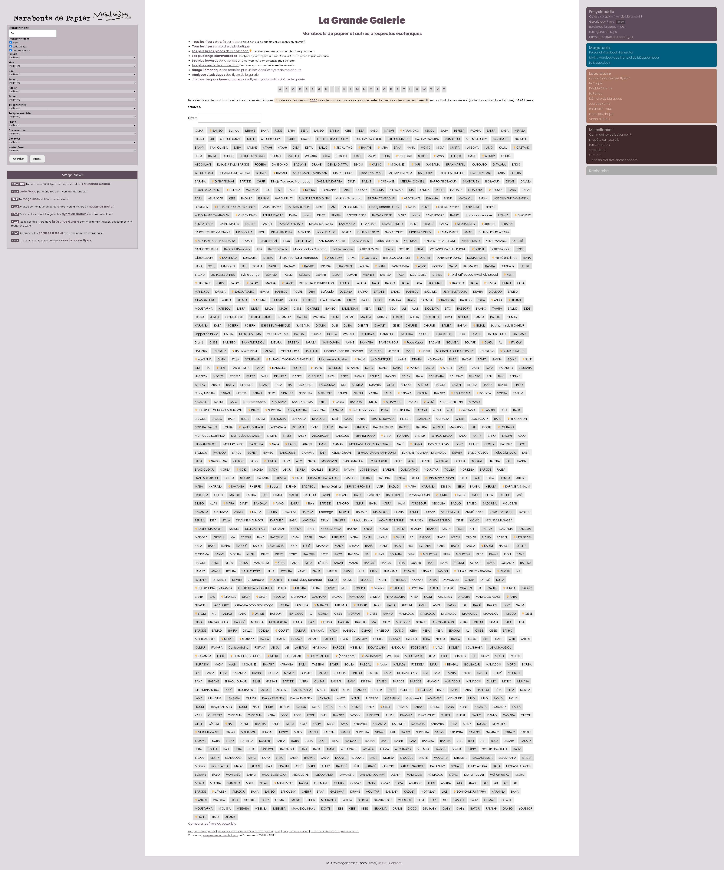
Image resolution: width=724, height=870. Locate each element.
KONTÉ (464, 707)
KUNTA (454, 147)
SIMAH (230, 732)
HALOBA (494, 461)
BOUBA (472, 385)
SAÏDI (508, 622)
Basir (448, 317)
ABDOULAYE (203, 164)
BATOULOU (277, 537)
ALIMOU (260, 419)
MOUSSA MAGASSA (498, 520)
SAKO (215, 563)
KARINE (219, 402)
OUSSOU (298, 368)
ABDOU (229, 156)
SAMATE (267, 224)
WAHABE (349, 334)
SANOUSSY (288, 791)
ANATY (477, 435)
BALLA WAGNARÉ (246, 351)
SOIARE (421, 622)
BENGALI (454, 630)
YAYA (344, 724)
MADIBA (365, 317)
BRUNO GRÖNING (358, 486)
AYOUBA (475, 563)
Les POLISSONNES (223, 274)
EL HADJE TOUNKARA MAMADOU (219, 410)
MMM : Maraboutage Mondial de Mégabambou (624, 57)
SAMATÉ (458, 800)
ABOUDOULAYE (271, 139)
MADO (447, 368)
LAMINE (252, 147)
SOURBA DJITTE (513, 351)
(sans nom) (347, 656)
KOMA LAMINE (476, 258)
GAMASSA (347, 774)
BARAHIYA (289, 512)
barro (307, 215)
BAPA (444, 563)
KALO (330, 724)
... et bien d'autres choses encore (613, 160)
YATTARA (406, 334)
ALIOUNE (407, 605)
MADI (373, 571)
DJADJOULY (426, 715)
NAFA (375, 283)
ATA (411, 461)
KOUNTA (485, 393)
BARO (344, 376)
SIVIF (528, 359)
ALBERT (521, 478)
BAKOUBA (201, 495)
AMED (475, 495)
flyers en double (74, 214)
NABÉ (400, 444)
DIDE (527, 308)
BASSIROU (373, 715)
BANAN (359, 376)
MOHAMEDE (501, 139)
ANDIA (497, 300)
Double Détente (600, 88)
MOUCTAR (431, 469)
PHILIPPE (255, 486)
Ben (311, 503)
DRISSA (446, 486)
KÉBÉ (232, 198)
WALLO (226, 300)
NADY (370, 707)
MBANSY (368, 274)
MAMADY (322, 546)
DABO (365, 300)
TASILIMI (518, 393)
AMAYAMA (390, 571)
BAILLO (323, 147)
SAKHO (363, 291)
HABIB (441, 546)
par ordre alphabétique (221, 46)
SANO (492, 435)
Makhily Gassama (348, 198)
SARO (346, 190)
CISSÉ (396, 325)
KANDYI (424, 190)
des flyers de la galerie (225, 74)
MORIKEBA (467, 469)
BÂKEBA (360, 622)
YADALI (338, 563)
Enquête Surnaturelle (604, 139)
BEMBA (336, 215)
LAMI (380, 554)
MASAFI (389, 130)
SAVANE (379, 291)
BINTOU (478, 622)
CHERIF (460, 419)
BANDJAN (447, 300)
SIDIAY (379, 732)
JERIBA (214, 317)
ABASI (322, 537)
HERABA (520, 130)
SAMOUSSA (218, 461)
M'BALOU (322, 605)
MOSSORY (403, 622)
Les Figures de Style (603, 32)
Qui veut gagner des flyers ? (609, 78)
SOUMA (463, 317)
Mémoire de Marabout (605, 98)
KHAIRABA (215, 486)
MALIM (430, 368)
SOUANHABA (473, 647)
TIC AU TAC (344, 147)
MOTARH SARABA (400, 173)
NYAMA (349, 469)
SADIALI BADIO (271, 207)
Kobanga (326, 512)
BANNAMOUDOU (253, 342)
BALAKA (309, 758)
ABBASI (367, 478)
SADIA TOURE (394, 232)
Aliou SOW (334, 258)
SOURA (309, 190)
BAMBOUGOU (388, 342)
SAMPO (257, 673)
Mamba (437, 266)
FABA (520, 283)
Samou (234, 130)
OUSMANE (387, 181)
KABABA (385, 274)
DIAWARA (499, 164)
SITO (448, 308)
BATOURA (276, 613)
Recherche (599, 170)
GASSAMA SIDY (353, 461)
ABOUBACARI (204, 173)
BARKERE (389, 469)
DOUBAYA (432, 308)
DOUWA (340, 758)
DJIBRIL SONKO (448, 207)
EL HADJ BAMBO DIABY (332, 139)
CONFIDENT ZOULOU (247, 656)
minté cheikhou (505, 258)
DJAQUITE (250, 258)
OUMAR (506, 156)
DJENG (291, 486)
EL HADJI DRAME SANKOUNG (377, 452)
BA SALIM (337, 410)
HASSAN (343, 622)
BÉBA (304, 130)
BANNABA (366, 342)
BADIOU (337, 596)
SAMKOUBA (276, 546)
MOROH (344, 512)
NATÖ (369, 368)
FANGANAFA (278, 427)
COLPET (283, 630)
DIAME (510, 181)
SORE (433, 800)
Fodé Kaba (414, 342)
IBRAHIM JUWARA (382, 419)
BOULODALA (461, 393)
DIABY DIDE (472, 207)
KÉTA (509, 274)
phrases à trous (50, 233)
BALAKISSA (487, 351)
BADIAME (300, 164)
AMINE (472, 156)
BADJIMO (430, 291)
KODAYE (477, 461)
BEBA (198, 749)
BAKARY (439, 393)
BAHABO (466, 300)
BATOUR (506, 444)
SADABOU (376, 351)
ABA (449, 410)
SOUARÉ (276, 156)
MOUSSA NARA (331, 529)
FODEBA (260, 164)
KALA (489, 368)
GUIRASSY (423, 419)
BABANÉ (213, 681)
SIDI (343, 385)
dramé (490, 207)
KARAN (228, 334)
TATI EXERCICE (252, 571)
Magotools (599, 47)
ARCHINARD (403, 749)
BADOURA (398, 647)
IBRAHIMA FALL (455, 164)
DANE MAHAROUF (207, 478)
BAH (243, 266)
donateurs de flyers (76, 240)
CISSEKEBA (432, 317)
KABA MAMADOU (500, 647)
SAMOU (343, 393)
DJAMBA (375, 385)
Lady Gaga (27, 191)
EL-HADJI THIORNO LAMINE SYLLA (290, 359)
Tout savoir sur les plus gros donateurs (335, 831)
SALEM (358, 393)
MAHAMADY (372, 656)
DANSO (413, 402)
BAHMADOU (471, 266)
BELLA (489, 495)
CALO (233, 402)
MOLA (440, 147)
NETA (329, 707)
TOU (267, 190)
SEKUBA (304, 274)
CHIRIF (261, 181)
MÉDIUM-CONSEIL (412, 181)
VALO (439, 647)
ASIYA (425, 207)
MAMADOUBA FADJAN (323, 478)
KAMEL (414, 512)
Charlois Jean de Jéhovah (343, 351)
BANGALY (204, 283)
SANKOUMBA (219, 147)
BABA (291, 130)
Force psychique (601, 114)
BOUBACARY (479, 419)
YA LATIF (424, 334)
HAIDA (391, 605)
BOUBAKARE (246, 690)
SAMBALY (360, 639)
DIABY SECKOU (343, 173)
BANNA (334, 130)
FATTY (250, 376)
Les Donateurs (599, 145)
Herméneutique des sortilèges (611, 37)
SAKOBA (309, 554)
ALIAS (213, 503)
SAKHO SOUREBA (206, 249)
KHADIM (399, 529)
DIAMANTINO (409, 469)
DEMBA (478, 291)
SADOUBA (256, 444)
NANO (383, 368)
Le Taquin (596, 83)
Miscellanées (601, 129)
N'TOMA (378, 190)
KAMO (489, 147)
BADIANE (434, 342)
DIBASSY (507, 224)
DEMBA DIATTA (337, 164)
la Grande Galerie (65, 221)
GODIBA (460, 461)
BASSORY (463, 308)
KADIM (488, 546)
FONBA (398, 317)
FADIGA (475, 130)
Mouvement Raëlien (333, 359)
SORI (420, 800)
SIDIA (392, 308)
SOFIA (386, 156)
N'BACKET (201, 605)
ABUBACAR (215, 198)
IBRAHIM (263, 198)
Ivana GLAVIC (325, 232)
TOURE (525, 266)
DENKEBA (280, 376)
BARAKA (405, 393)
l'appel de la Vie (206, 334)
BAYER (334, 664)
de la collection (220, 51)
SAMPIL (456, 385)
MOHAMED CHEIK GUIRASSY (216, 241)
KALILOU (238, 461)
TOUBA (344, 283)
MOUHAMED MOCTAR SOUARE (370, 444)
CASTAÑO (523, 147)
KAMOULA (201, 402)
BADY (397, 546)
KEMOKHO (499, 724)
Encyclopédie (601, 11)
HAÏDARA (456, 190)
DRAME (244, 724)
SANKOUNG (287, 452)
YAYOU (236, 452)
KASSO (376, 164)
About (382, 863)
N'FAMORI (284, 317)
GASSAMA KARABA (329, 181)
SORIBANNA (329, 190)
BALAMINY (219, 351)
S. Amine (248, 639)
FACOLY (355, 715)
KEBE (348, 130)
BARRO (213, 156)
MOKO (199, 783)
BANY (351, 681)
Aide (277, 831)
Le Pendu (595, 93)
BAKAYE (366, 147)
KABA (504, 130)
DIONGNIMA (451, 580)
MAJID (486, 537)
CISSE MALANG (496, 241)
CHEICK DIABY (247, 215)
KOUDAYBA (435, 359)
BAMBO (217, 130)
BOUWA (496, 190)
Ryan (440, 156)
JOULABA (525, 368)
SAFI (416, 164)
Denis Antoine (238, 647)
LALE (445, 791)
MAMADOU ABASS (488, 596)
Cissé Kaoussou (371, 173)
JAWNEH (220, 791)
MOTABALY (392, 698)
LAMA (295, 537)
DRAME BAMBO (392, 224)
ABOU (287, 469)
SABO (374, 130)
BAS (212, 596)
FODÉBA (235, 376)
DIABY (352, 181)
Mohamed (329, 461)
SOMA (512, 359)
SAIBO (398, 461)
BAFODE (245, 181)
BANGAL (369, 563)
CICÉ (444, 656)
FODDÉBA (417, 664)
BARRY (454, 215)
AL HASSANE (349, 749)
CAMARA (395, 300)
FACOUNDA (305, 385)
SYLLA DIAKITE (379, 461)
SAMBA (479, 317)
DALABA (526, 181)
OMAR (199, 130)
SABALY (510, 732)
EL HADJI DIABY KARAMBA (473, 571)
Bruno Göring (331, 486)
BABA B (367, 181)
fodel (383, 664)
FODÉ (278, 130)
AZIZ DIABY (445, 596)
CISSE (520, 249)
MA (411, 190)
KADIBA (251, 495)
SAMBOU (350, 478)
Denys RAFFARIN (419, 495)
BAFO (498, 419)
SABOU (302, 317)
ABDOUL (406, 385)
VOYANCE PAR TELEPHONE (448, 249)
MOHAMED (397, 164)
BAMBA (490, 266)
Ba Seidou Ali (268, 241)
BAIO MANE (435, 283)
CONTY (489, 444)
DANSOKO (387, 334)
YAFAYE (235, 283)
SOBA (216, 741)
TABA (400, 274)
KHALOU (365, 580)
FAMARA (216, 647)
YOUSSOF (404, 800)
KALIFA (293, 300)
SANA (397, 147)
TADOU (313, 732)
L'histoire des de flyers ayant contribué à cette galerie (248, 79)
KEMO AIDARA (477, 766)
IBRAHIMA (380, 808)
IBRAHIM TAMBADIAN (381, 198)
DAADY (297, 376)
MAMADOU (452, 139)
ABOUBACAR (321, 435)
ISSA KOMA (368, 224)
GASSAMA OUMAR (372, 774)
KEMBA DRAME (342, 452)
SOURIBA (340, 673)
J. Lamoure (256, 580)
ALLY (299, 461)
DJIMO (366, 630)
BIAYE (420, 249)
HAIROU (425, 461)
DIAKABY (380, 325)
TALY (323, 452)
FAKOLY (516, 342)
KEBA (360, 130)
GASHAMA (319, 596)
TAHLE (292, 190)
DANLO (476, 715)
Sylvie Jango (250, 274)
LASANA (503, 215)
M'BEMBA (341, 605)
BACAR (467, 359)
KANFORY (388, 766)
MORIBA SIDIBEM (420, 232)
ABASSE (307, 444)
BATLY (230, 385)
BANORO (343, 503)
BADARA (246, 198)
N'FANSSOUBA (395, 596)
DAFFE (201, 817)
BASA (278, 385)
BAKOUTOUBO (244, 291)
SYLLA (235, 359)
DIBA (296, 147)
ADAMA (516, 300)
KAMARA (480, 707)
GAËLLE (492, 588)
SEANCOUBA (233, 758)
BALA (419, 376)
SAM (333, 207)
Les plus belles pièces (202, 831)
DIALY (324, 520)
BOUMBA (452, 342)
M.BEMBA (338, 537)
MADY (372, 156)
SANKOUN (342, 435)
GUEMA (296, 529)
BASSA (243, 563)
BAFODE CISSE (356, 215)
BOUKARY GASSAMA (368, 139)
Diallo (314, 427)
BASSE (413, 224)
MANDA (270, 283)
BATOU (475, 808)
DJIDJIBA (346, 291)
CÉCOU (526, 715)
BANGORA (352, 741)
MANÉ (381, 266)
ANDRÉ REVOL (450, 512)
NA (214, 613)
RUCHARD (405, 156)
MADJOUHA (244, 232)
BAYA (331, 376)
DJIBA (348, 325)
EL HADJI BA (402, 410)
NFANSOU (246, 385)
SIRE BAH (293, 342)
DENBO (443, 495)
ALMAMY (474, 402)
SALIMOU (521, 139)
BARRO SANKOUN (501, 512)
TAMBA (497, 308)
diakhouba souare (478, 215)
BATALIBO (229, 342)
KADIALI (273, 266)
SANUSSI (474, 732)
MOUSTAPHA (203, 308)
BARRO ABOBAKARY (443, 181)
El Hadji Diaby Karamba (305, 580)
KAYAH (267, 147)
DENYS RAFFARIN (443, 622)
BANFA (491, 130)
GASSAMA (433, 164)
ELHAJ (390, 715)
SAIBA (259, 368)
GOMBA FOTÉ (234, 317)
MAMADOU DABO (321, 224)
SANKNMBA (229, 258)
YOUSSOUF (418, 503)
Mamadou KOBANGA (210, 435)
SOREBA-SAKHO (206, 427)
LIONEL (357, 156)
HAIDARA (201, 351)
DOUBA (321, 325)
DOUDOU (495, 291)
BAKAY (443, 224)
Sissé (320, 207)
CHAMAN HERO (205, 300)
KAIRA (293, 215)
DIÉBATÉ (363, 325)
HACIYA (218, 376)
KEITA (309, 147)
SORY (459, 444)
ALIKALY (489, 156)
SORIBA (346, 232)
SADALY (526, 732)
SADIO (339, 402)
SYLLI (211, 266)
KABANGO (506, 368)
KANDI (291, 444)
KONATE (394, 351)
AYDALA (368, 749)
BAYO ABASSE (361, 241)
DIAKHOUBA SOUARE (332, 241)
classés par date (216, 42)
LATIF (380, 486)
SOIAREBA (246, 741)
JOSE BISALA (368, 469)
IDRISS (373, 402)
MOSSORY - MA (250, 334)
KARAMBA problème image (254, 605)
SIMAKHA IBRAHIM (298, 207)
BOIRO (333, 469)
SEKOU (429, 130)
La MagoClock (599, 62)
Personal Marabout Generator (611, 52)
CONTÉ (487, 427)
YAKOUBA (301, 605)
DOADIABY (475, 190)
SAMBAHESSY (383, 800)
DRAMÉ (316, 164)
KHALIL (251, 554)
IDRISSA (326, 266)
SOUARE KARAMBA (494, 749)
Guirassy (370, 258)
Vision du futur (599, 119)
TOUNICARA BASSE (207, 190)
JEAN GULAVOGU (455, 291)
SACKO (200, 274)
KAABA (373, 393)
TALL (279, 190)
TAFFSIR (246, 537)
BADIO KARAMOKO (451, 173)
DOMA (327, 622)
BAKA (260, 537)
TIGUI (462, 334)
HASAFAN (201, 376)
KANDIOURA (347, 224)
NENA (460, 486)
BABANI (462, 325)
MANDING (215, 698)
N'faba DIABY (471, 241)
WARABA (311, 156)
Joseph (489, 224)
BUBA (198, 156)
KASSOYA (472, 147)
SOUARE (261, 173)
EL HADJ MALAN (442, 435)
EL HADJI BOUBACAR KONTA (236, 207)
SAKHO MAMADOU (210, 529)
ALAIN (415, 308)
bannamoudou (254, 402)
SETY (271, 393)
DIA (518, 571)
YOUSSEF (514, 673)
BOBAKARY (492, 181)
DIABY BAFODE (500, 249)
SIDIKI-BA (287, 393)
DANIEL (437, 274)
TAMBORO (228, 266)
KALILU (503, 147)
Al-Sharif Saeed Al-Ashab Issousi (474, 274)
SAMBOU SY (471, 181)
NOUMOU (334, 368)
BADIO (516, 164)
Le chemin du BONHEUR (507, 325)
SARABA (200, 181)
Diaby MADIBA (205, 393)
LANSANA (317, 630)
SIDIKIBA (263, 630)
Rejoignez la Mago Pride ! (607, 26)
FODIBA (516, 173)
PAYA (399, 783)
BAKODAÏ (356, 402)
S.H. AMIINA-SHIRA (207, 690)
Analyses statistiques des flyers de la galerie (245, 831)
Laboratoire (600, 73)
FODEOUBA (418, 647)
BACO (451, 605)
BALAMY (420, 435)
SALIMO (513, 308)
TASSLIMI (318, 664)
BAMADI (281, 173)
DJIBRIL (277, 580)
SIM (197, 368)
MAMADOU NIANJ (303, 808)
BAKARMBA (436, 376)
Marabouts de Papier (54, 18)
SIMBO (199, 503)
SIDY (222, 368)
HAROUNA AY (284, 198)
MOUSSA (319, 410)
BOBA (295, 741)
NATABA (506, 800)
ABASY (215, 385)
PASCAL (495, 317)
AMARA (446, 783)
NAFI (230, 724)
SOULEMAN (252, 359)
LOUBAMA (507, 427)
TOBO (293, 554)
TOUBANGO (444, 334)
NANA (311, 461)
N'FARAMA (396, 190)
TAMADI (489, 410)
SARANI (483, 198)
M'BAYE (250, 130)
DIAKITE (306, 139)
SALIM (444, 130)
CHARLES (313, 308)
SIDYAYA (271, 274)
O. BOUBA (314, 376)
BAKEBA (260, 724)
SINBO (519, 385)
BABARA (421, 427)
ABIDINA (438, 427)
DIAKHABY (201, 207)
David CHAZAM (438, 444)
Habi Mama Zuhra (440, 478)
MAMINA (357, 385)
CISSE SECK (304, 241)
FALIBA (501, 469)
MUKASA (523, 681)
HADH (333, 630)
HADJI (377, 605)
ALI (212, 139)
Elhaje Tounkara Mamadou (291, 181)
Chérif (425, 351)
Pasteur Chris (289, 351)
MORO (228, 639)
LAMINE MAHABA (252, 427)
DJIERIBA (456, 156)
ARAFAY (200, 385)
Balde (389, 249)
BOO (507, 605)
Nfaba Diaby (363, 520)
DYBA (264, 376)
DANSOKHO (280, 164)
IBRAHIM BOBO (365, 435)
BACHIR (377, 690)
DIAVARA (406, 715)
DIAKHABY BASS (481, 173)
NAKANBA (237, 486)
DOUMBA (298, 427)
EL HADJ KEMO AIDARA (494, 232)
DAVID (288, 283)
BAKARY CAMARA (427, 139)
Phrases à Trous (600, 109)
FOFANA (234, 190)
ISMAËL (480, 325)
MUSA (255, 308)
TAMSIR (383, 529)
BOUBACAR (293, 656)
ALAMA (384, 749)
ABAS (460, 529)
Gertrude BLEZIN (451, 402)
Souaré (250, 224)
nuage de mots (100, 206)
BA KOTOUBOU (478, 452)
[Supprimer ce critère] (427, 100)
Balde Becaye (343, 249)
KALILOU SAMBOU (412, 766)
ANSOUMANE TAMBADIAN (310, 173)
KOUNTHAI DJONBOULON (316, 283)
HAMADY (399, 664)
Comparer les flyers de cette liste (212, 823)
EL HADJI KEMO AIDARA (234, 173)
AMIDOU (510, 613)
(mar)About (598, 150)
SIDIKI (242, 469)
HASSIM (459, 563)
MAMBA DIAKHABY (291, 224)
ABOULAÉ (442, 461)
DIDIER (311, 800)
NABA (397, 368)
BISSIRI (448, 198)
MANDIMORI (284, 783)
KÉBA (432, 656)
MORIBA (235, 554)
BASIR (308, 537)
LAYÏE (461, 368)
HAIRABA (403, 435)
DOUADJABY (377, 647)
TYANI (368, 537)
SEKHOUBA (278, 419)
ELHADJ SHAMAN (261, 317)
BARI (311, 622)
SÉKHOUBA (299, 419)
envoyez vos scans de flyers (220, 835)
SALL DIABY (425, 173)
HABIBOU (281, 291)
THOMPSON (518, 419)
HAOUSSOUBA (496, 334)
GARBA (268, 258)
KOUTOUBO (479, 164)
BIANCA (470, 546)
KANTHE (524, 512)
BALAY (406, 376)
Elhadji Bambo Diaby (384, 207)
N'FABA (322, 563)
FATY (324, 715)
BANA (264, 130)
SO (445, 800)
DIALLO (247, 630)
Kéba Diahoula (387, 241)
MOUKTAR (373, 791)
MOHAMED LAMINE (391, 520)
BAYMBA (426, 300)
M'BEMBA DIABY (476, 139)
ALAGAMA (204, 359)
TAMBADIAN (350, 308)
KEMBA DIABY (204, 224)
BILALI (256, 681)
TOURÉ (497, 673)
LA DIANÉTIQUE (381, 359)
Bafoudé (327, 291)
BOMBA (505, 478)
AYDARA (409, 571)
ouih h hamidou (363, 410)
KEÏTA (290, 724)
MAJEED (293, 156)
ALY (485, 783)
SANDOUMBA (240, 368)
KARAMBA (201, 325)
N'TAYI (455, 537)
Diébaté (432, 198)
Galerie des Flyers (606, 21)
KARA (384, 147)
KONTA (332, 334)
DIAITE (321, 215)
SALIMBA (263, 478)
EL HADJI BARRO (368, 232)
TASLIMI (288, 274)
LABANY (382, 317)
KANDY (302, 571)
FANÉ (519, 495)
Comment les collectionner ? (610, 134)
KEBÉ (335, 419)
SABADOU (399, 580)
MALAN (353, 563)
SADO (348, 571)
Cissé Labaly (204, 258)
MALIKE (423, 758)
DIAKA (488, 342)
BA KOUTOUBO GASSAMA (212, 232)
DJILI (335, 325)
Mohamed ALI (474, 774)
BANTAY (487, 529)
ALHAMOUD (393, 402)
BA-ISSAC (456, 376)
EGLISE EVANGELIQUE (275, 325)
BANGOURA (345, 266)
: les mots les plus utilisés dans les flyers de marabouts (246, 70)
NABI (256, 707)
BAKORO (457, 283)
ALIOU (437, 410)
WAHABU (393, 656)
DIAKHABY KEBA (281, 232)
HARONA (384, 478)
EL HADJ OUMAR (236, 681)
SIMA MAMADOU (208, 732)
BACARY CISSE (382, 215)
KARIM (368, 529)
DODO (412, 808)
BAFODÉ (485, 469)
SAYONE (200, 741)
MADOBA (309, 520)
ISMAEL (506, 283)
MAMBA (289, 673)
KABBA (256, 512)
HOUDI (498, 698)
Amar (421, 266)
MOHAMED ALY (255, 529)
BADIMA (515, 376)
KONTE (326, 808)
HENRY (269, 707)
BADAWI (289, 266)
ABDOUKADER (324, 774)
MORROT (354, 613)
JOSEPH (341, 156)
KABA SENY (437, 766)
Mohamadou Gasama (310, 249)
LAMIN (326, 495)
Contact (595, 155)
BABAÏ (526, 190)
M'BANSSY (325, 393)
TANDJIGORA (435, 215)
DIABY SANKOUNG (449, 258)
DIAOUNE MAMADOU (250, 520)
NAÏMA (356, 707)
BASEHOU (311, 351)
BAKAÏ (477, 605)
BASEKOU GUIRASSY (396, 258)
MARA (199, 486)
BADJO (390, 283)
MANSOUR (319, 419)
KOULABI (265, 741)
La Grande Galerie (96, 184)
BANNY (199, 147)
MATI (409, 351)
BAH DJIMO (394, 495)
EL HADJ (308, 300)
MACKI (293, 495)
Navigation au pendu (295, 831)
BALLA (405, 283)
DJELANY (201, 580)
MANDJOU (202, 291)
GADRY (470, 580)
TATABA (360, 283)
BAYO (352, 258)
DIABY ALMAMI (224, 181)
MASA (446, 529)
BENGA (510, 588)
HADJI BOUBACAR (274, 774)
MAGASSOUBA (218, 622)
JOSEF (440, 190)
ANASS (440, 537)
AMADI (280, 503)
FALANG (491, 808)
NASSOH (504, 546)
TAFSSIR (329, 732)
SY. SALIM (425, 546)
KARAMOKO (410, 130)
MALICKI (234, 495)
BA (290, 385)
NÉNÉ (344, 588)
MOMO (425, 147)
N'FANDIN (353, 368)
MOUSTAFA (524, 537)
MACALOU (465, 198)
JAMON (442, 571)
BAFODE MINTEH (398, 139)
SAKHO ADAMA (302, 402)
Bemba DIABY (277, 249)
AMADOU (219, 452)
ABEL (473, 529)
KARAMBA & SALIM (517, 486)
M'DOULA (406, 758)
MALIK (251, 139)
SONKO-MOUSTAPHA (471, 791)
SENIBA (400, 478)
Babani (274, 486)
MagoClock (31, 199)
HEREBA (459, 130)
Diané (199, 342)
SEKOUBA (305, 393)
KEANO (343, 495)
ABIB (512, 639)
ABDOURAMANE (230, 139)
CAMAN (338, 444)
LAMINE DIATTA (273, 215)
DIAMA (493, 554)
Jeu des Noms (599, 104)
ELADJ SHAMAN (330, 300)
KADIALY (227, 613)
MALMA (414, 368)
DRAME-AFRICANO (252, 156)
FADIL (477, 478)
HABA (490, 478)
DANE (311, 529)
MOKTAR (304, 232)
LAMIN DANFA (449, 232)
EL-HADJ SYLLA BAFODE (233, 164)
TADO (463, 435)
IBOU (261, 232)
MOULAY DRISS (233, 444)
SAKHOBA (456, 732)
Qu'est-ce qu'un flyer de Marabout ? (616, 16)
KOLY (303, 724)
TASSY (287, 435)
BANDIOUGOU (204, 469)
